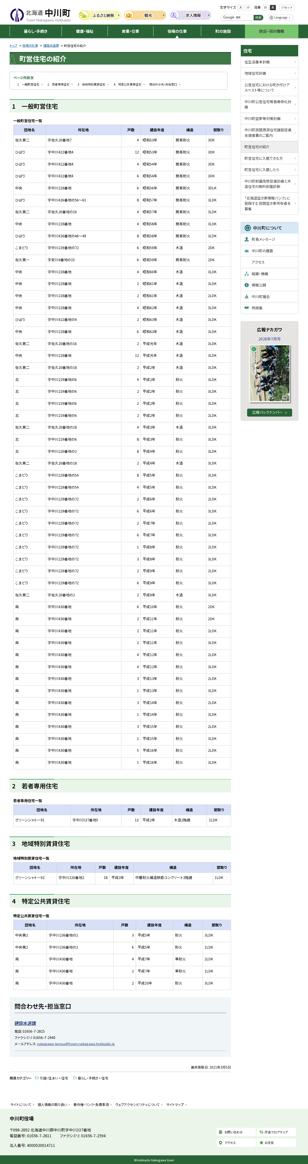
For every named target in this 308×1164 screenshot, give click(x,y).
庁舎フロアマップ (276, 1132)
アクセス (230, 1142)
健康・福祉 (84, 31)
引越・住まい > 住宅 (54, 1078)
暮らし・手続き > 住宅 (93, 1078)
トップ (13, 45)
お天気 (269, 1142)
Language (280, 17)
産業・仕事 (130, 31)
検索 (258, 17)
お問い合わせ (234, 1132)
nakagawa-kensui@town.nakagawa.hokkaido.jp (76, 1043)
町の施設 (223, 31)
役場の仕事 (177, 31)
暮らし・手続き (35, 31)
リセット (287, 7)
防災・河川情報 (271, 31)
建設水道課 (51, 45)
